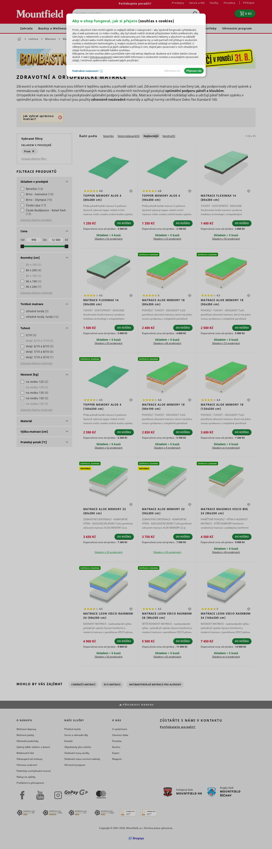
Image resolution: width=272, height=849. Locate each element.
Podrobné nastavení (85, 71)
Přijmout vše (194, 70)
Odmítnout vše (172, 70)
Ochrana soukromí (101, 57)
